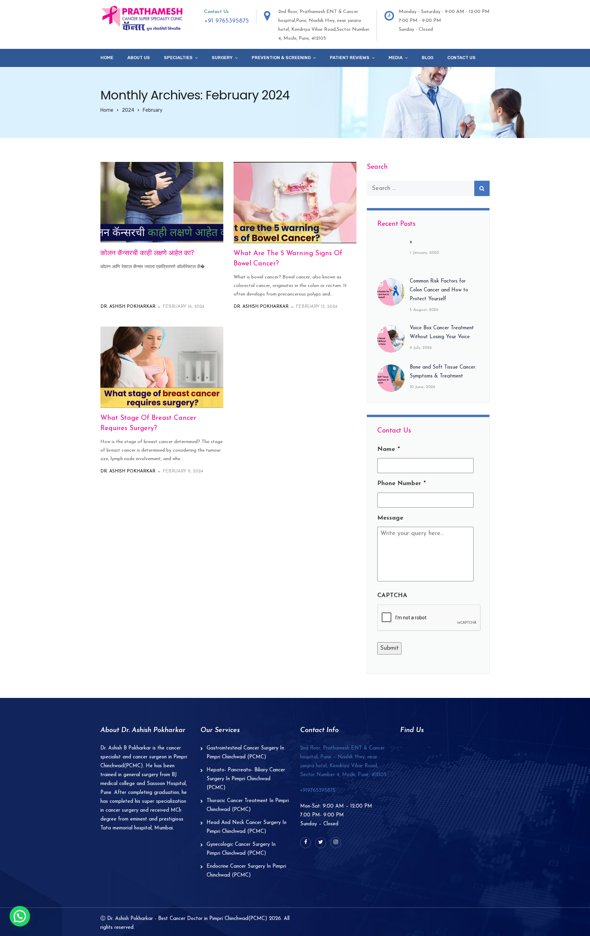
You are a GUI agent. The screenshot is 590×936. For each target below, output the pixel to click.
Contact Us (461, 57)
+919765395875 (317, 790)
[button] (20, 916)
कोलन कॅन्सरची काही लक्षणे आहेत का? (147, 253)
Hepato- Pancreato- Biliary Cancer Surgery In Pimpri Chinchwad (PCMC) (246, 779)
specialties (178, 57)
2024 (128, 110)
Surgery (222, 57)
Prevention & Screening (281, 57)
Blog (427, 57)
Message (390, 518)
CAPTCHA (392, 596)
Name (388, 449)
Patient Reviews (349, 57)
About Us (138, 57)
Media (396, 57)
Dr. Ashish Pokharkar (127, 306)
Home (106, 57)
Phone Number (401, 484)
